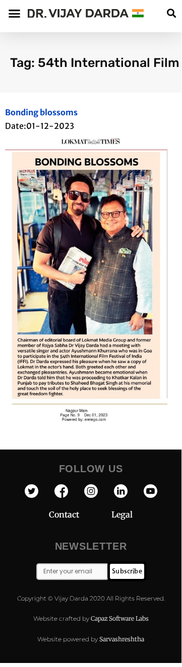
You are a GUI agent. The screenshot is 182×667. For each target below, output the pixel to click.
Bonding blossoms (41, 112)
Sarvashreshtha (121, 639)
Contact (80, 514)
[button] (171, 13)
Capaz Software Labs (120, 618)
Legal (122, 514)
